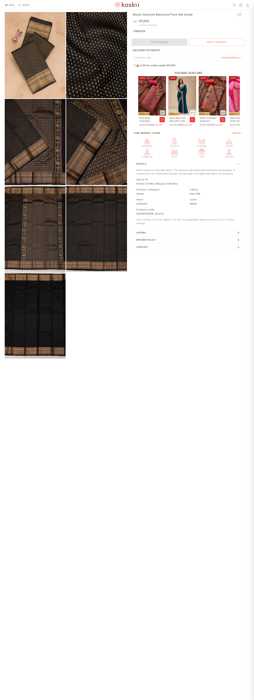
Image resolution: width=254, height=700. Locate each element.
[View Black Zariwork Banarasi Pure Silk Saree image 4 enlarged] (96, 142)
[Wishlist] (234, 5)
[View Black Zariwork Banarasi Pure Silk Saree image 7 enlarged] (35, 315)
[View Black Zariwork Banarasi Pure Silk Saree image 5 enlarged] (35, 229)
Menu (12, 5)
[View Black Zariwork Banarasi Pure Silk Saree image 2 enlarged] (96, 55)
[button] (162, 119)
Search (26, 5)
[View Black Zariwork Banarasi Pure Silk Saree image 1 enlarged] (35, 55)
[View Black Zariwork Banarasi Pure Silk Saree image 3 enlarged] (35, 142)
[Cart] (241, 5)
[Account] (247, 5)
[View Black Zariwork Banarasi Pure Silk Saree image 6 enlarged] (96, 229)
